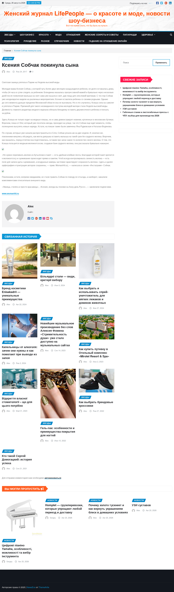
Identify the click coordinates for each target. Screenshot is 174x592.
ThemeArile (44, 587)
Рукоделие (30, 41)
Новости (79, 41)
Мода (58, 34)
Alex (8, 71)
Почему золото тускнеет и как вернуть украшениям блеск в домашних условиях (108, 508)
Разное (45, 41)
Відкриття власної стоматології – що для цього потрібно (17, 402)
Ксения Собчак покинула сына (27, 50)
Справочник (61, 41)
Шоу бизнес (27, 34)
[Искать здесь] (171, 34)
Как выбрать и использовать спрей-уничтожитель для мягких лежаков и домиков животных (93, 295)
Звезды (9, 34)
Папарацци (130, 34)
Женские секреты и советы (101, 34)
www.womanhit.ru (10, 193)
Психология (11, 41)
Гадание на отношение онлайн (108, 41)
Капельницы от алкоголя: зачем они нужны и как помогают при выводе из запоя (19, 352)
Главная (7, 50)
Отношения (73, 34)
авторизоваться (53, 477)
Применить (161, 62)
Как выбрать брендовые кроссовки (96, 404)
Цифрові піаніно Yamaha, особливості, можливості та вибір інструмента (17, 550)
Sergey (9, 561)
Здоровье (147, 34)
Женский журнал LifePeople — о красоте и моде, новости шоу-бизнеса (87, 16)
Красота (44, 34)
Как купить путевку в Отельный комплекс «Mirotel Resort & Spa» (94, 352)
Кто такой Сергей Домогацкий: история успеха (17, 459)
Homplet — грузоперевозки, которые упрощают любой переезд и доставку (64, 508)
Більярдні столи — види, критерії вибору (57, 278)
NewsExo (31, 587)
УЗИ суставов (130, 108)
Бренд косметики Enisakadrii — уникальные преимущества (14, 293)
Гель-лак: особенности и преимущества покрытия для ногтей (57, 431)
